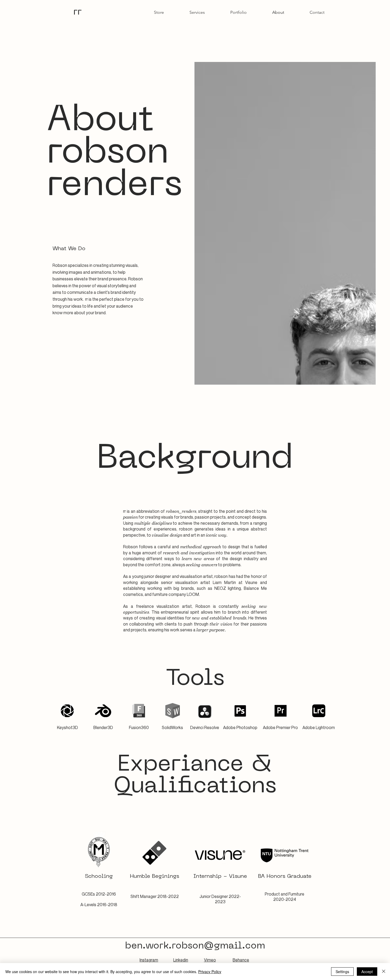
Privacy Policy (209, 971)
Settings (342, 971)
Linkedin (180, 960)
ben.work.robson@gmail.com (195, 946)
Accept (367, 971)
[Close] (383, 971)
